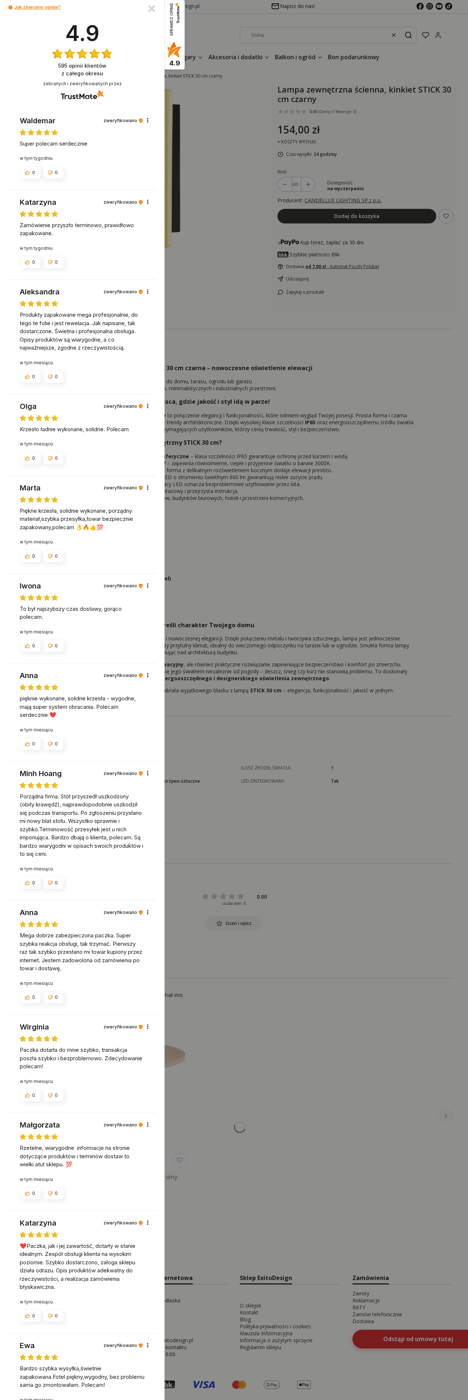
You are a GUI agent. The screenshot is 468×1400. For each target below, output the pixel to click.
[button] (10, 7)
